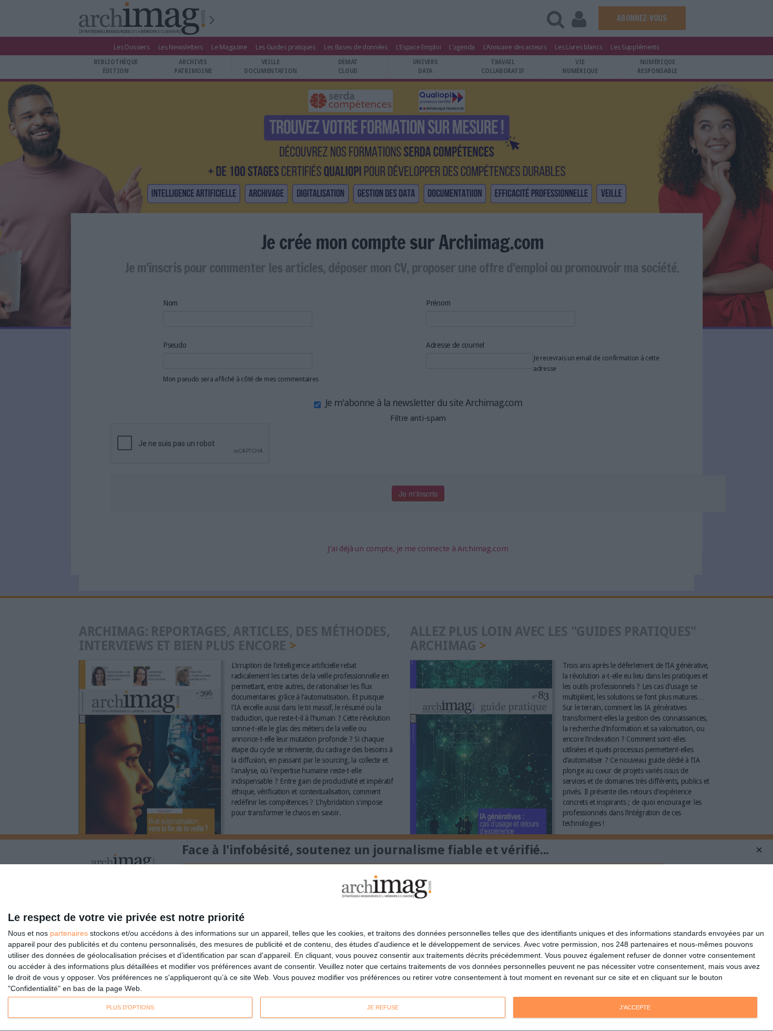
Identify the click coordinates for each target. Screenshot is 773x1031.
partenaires (69, 933)
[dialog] (386, 948)
